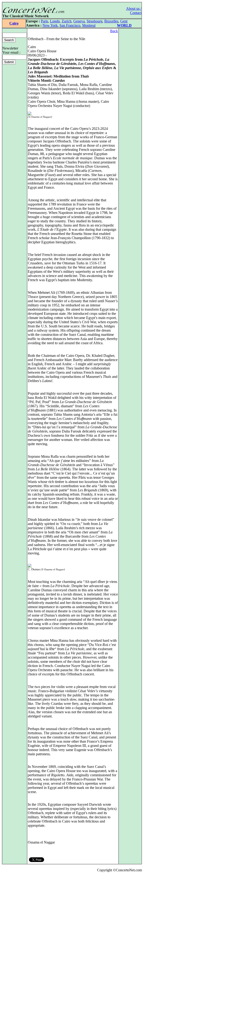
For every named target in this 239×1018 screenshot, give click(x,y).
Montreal (88, 25)
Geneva (79, 21)
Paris (44, 21)
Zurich (66, 21)
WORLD (124, 25)
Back (114, 31)
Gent (123, 21)
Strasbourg (94, 21)
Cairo (13, 23)
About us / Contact (133, 11)
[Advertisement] (16, 946)
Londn (55, 21)
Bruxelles (111, 21)
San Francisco (70, 25)
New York (50, 25)
